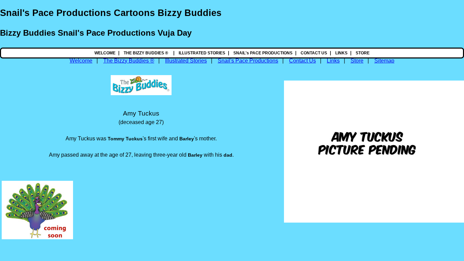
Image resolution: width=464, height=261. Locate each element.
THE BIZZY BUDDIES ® (146, 53)
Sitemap (384, 61)
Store (357, 61)
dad (228, 155)
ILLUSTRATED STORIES (202, 53)
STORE (363, 53)
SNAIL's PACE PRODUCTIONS (262, 53)
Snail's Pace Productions (248, 61)
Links (333, 61)
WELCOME (104, 53)
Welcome (81, 61)
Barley (186, 138)
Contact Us (302, 61)
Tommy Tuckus (125, 138)
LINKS (341, 53)
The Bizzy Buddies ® (128, 61)
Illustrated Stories (186, 61)
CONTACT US (314, 53)
